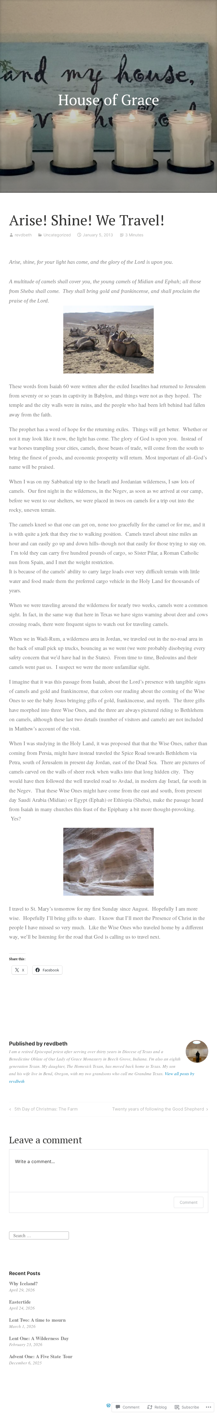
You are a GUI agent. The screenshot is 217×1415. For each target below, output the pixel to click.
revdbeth (23, 234)
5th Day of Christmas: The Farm (42, 1110)
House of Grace (108, 99)
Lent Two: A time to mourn (37, 1319)
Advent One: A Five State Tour (41, 1356)
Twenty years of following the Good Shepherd (158, 1110)
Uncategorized (57, 234)
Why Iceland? (23, 1283)
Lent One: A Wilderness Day (39, 1338)
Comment (189, 1202)
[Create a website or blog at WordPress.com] (108, 1405)
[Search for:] (39, 1235)
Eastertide (20, 1301)
